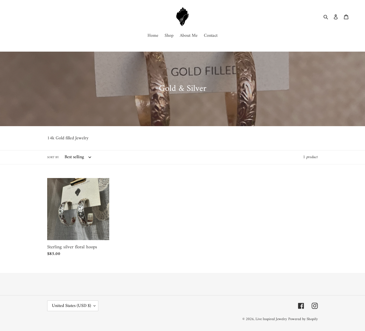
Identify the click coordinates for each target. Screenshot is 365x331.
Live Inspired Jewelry (271, 319)
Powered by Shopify (303, 319)
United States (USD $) (71, 306)
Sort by (53, 157)
